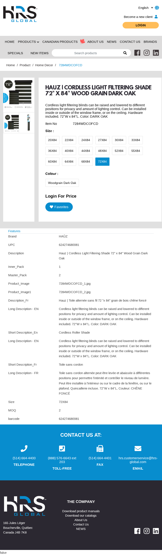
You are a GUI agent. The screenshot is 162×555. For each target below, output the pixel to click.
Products (27, 41)
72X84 (102, 161)
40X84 (69, 150)
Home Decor (44, 65)
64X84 (69, 161)
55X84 (135, 150)
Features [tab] (14, 231)
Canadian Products (60, 41)
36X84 (52, 150)
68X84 (85, 161)
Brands (150, 41)
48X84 (102, 150)
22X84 (69, 140)
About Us (80, 519)
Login (141, 25)
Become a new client (138, 16)
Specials (15, 53)
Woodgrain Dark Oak (62, 183)
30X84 (119, 140)
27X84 (102, 140)
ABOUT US (95, 41)
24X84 (85, 140)
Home (10, 41)
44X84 (85, 150)
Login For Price (60, 196)
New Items (40, 53)
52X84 (119, 150)
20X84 (52, 140)
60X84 (52, 161)
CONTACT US (130, 41)
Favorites (61, 207)
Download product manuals (81, 511)
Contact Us (81, 524)
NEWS (111, 41)
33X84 (135, 140)
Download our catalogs (81, 515)
